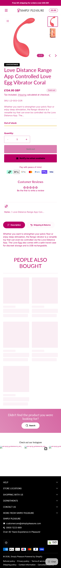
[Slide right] (56, 56)
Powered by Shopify (33, 556)
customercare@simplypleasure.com (23, 523)
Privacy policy (23, 561)
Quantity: (9, 133)
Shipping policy (9, 565)
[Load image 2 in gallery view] (53, 33)
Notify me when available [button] (32, 158)
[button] (53, 10)
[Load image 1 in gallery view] (53, 21)
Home (7, 212)
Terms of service (39, 561)
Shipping (22, 94)
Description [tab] (16, 225)
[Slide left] (49, 56)
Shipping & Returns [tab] (42, 225)
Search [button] (32, 425)
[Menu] (6, 10)
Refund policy (9, 561)
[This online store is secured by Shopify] (53, 542)
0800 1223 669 (14, 527)
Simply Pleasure (17, 556)
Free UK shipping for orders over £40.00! (30, 3)
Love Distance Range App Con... (28, 212)
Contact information (27, 565)
